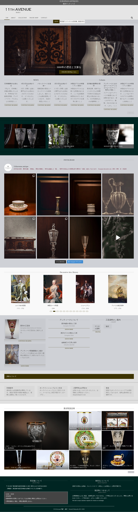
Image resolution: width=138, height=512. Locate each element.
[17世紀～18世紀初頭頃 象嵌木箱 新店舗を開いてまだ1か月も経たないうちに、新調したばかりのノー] (20, 237)
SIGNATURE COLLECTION (113, 146)
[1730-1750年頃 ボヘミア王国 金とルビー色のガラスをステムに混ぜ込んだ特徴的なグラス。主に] (85, 237)
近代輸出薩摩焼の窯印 (94, 84)
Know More (25, 366)
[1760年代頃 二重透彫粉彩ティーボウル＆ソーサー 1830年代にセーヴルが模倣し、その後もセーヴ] (20, 195)
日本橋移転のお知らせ (11, 84)
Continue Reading (11, 105)
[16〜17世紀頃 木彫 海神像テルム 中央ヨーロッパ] (118, 237)
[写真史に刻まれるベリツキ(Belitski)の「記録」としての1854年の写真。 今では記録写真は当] (118, 195)
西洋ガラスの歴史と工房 (69, 333)
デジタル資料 (97, 327)
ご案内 (25, 146)
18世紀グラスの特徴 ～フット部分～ (77, 84)
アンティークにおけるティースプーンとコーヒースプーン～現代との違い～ (110, 87)
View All (130, 112)
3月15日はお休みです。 (60, 84)
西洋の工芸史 (25, 326)
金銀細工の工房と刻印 (69, 342)
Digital (98, 332)
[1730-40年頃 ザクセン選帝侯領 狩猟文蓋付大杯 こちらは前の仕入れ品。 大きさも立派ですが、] (53, 237)
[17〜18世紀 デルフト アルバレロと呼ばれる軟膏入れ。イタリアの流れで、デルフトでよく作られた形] (85, 195)
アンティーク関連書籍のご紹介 (31, 351)
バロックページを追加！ (44, 84)
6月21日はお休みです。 (27, 84)
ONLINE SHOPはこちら (69, 72)
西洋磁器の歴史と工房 (69, 323)
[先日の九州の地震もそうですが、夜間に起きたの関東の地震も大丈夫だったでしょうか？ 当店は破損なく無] (53, 195)
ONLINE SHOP (69, 146)
